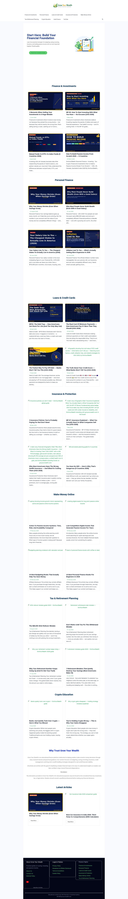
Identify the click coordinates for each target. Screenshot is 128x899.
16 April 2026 (70, 373)
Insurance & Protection (72, 15)
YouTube (66, 19)
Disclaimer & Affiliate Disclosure (61, 868)
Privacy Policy (56, 866)
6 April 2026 (70, 471)
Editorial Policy (30, 876)
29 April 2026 (33, 329)
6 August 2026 (33, 628)
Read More (33, 820)
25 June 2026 (70, 255)
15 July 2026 (70, 211)
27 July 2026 (70, 629)
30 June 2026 (33, 255)
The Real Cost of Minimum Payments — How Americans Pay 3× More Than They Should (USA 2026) (81, 326)
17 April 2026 (33, 373)
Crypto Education (46, 19)
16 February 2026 (71, 530)
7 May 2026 (70, 427)
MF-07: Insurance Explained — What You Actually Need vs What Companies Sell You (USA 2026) (81, 422)
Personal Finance (44, 15)
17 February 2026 (34, 530)
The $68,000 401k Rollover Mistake (42, 626)
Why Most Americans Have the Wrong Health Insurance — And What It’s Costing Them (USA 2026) (45, 468)
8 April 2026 (33, 159)
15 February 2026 (34, 579)
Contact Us (29, 873)
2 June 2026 (33, 117)
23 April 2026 (33, 473)
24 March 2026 (71, 159)
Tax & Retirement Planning (32, 19)
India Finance (57, 19)
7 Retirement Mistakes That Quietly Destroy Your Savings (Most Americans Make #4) (81, 671)
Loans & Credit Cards (57, 15)
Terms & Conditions (58, 871)
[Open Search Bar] (102, 19)
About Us (29, 871)
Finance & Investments (31, 15)
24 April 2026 (70, 331)
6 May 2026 (70, 117)
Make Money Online (86, 15)
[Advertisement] (64, 72)
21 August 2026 (34, 211)
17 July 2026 (33, 673)
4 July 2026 (33, 725)
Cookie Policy (56, 873)
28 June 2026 (70, 725)
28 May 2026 (33, 425)
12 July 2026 (70, 675)
